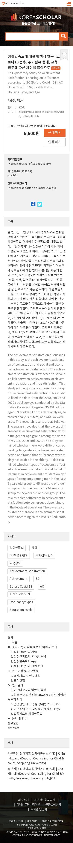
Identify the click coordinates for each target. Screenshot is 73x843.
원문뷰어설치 (53, 804)
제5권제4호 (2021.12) (19, 171)
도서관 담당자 (39, 809)
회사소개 (23, 800)
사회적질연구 (14, 159)
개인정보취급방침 (44, 800)
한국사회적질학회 (17, 183)
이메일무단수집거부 (28, 804)
